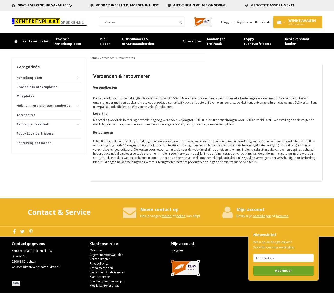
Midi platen (105, 41)
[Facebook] (15, 231)
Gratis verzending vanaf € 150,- (45, 5)
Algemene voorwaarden (106, 255)
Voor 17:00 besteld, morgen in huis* (127, 5)
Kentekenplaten (35, 41)
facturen (282, 216)
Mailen (167, 216)
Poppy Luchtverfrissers (257, 41)
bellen (181, 216)
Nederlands (262, 22)
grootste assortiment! (272, 5)
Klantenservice (100, 277)
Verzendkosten (100, 259)
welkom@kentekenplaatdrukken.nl (35, 267)
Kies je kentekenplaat (104, 285)
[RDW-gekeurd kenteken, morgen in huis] (49, 22)
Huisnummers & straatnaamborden (138, 41)
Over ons (96, 250)
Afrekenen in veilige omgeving (199, 5)
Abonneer (283, 270)
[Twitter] (23, 231)
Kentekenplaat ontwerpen (107, 281)
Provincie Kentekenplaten (67, 41)
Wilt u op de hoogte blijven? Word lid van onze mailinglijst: (274, 244)
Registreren (244, 22)
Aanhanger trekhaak (216, 41)
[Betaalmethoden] (16, 283)
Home (93, 57)
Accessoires (192, 41)
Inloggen (226, 22)
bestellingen (262, 216)
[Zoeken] (180, 22)
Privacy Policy (99, 263)
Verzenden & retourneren (117, 57)
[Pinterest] (31, 231)
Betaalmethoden (101, 268)
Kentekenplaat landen (297, 41)
